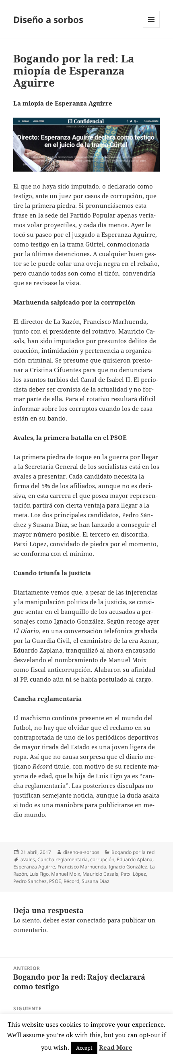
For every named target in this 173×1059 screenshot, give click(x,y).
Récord (71, 881)
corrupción (102, 859)
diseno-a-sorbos (81, 852)
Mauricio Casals (100, 873)
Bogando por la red (132, 852)
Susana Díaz (95, 881)
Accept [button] (84, 1047)
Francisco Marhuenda (82, 866)
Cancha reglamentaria (62, 859)
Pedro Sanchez (30, 881)
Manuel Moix (65, 873)
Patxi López (133, 873)
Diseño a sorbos (48, 19)
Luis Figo (39, 873)
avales (28, 859)
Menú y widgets (151, 27)
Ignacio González (128, 866)
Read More (115, 1047)
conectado (91, 920)
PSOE (55, 881)
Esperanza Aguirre (34, 866)
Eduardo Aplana (134, 859)
